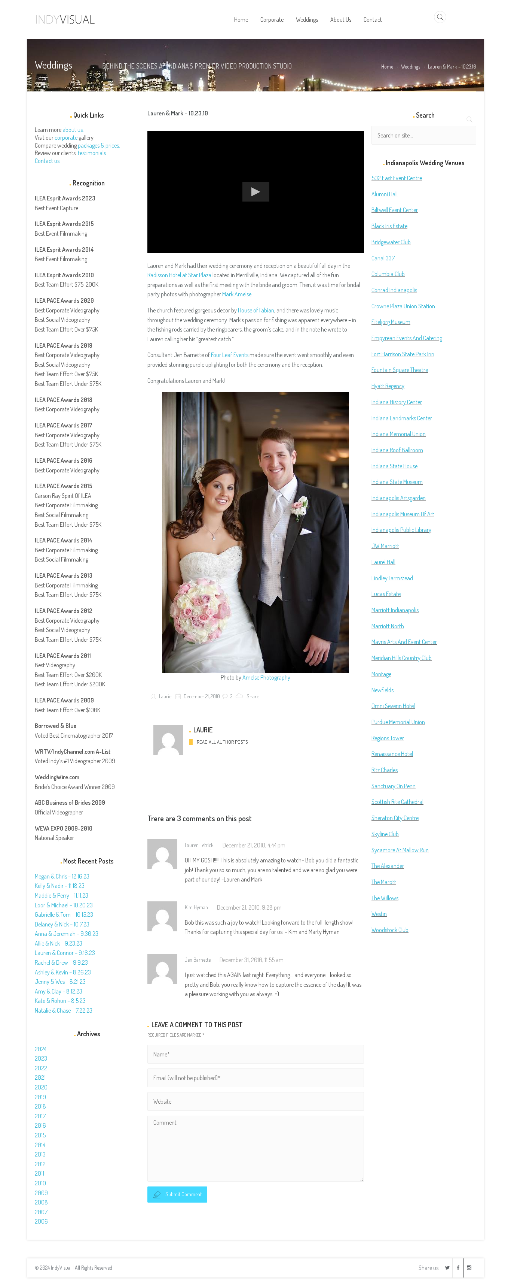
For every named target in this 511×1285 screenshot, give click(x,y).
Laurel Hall (383, 562)
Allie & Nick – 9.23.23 (58, 943)
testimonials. (92, 153)
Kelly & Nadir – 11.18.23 (60, 885)
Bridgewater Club (391, 242)
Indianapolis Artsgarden (398, 498)
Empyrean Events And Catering (406, 338)
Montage (381, 674)
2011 (39, 1173)
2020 (41, 1087)
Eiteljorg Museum (390, 322)
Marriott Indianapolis (395, 610)
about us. (73, 129)
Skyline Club (385, 834)
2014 (40, 1145)
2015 (40, 1135)
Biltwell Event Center (394, 210)
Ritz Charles (384, 770)
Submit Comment (183, 1194)
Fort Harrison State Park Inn (402, 354)
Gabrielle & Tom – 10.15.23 (64, 914)
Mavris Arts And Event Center (404, 641)
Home (387, 66)
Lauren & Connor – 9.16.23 (65, 952)
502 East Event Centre (396, 178)
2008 (41, 1202)
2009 (41, 1193)
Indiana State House (394, 466)
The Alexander (387, 866)
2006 (41, 1221)
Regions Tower (387, 738)
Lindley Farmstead (392, 578)
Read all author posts (222, 742)
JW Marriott (385, 546)
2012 (40, 1164)
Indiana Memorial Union (398, 434)
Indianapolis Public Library (401, 529)
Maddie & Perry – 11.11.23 (61, 895)
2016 (40, 1125)
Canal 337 (383, 258)
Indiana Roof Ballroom (397, 450)
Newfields (382, 690)
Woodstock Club (390, 930)
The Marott (383, 882)
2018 (40, 1106)
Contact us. (48, 160)
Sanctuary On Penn (393, 786)
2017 (40, 1116)
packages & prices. (99, 145)
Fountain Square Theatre (399, 370)
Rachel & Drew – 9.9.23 (61, 962)
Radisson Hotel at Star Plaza (179, 275)
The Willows (384, 898)
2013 (40, 1154)
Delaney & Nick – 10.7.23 (62, 924)
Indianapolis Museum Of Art (402, 514)
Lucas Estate (386, 594)
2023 (41, 1058)
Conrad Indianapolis (394, 290)
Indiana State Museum (397, 482)
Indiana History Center (396, 402)
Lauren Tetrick (199, 845)
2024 (40, 1049)
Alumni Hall (384, 194)
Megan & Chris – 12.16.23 (62, 876)
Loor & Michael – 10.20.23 (64, 905)
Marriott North (387, 626)
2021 (40, 1077)
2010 (40, 1183)
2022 (41, 1068)
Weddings (410, 66)
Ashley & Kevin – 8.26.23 (63, 972)
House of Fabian (256, 310)
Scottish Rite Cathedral (397, 801)
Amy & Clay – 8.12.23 (58, 991)
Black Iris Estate (389, 226)
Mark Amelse (236, 294)
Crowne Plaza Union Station (403, 306)
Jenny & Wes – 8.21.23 (60, 981)
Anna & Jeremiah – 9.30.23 (66, 933)
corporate (66, 137)
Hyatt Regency (387, 386)
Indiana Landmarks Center (401, 418)
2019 (40, 1097)
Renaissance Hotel (392, 754)
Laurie (164, 696)
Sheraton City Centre (395, 818)
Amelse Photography (266, 677)
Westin (379, 913)
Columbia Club (388, 274)
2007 (41, 1212)
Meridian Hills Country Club (401, 658)
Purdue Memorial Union (398, 722)
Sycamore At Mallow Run (400, 850)
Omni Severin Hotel (393, 706)
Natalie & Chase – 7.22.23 (63, 1010)
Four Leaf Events (229, 355)
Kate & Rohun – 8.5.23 (60, 1000)
